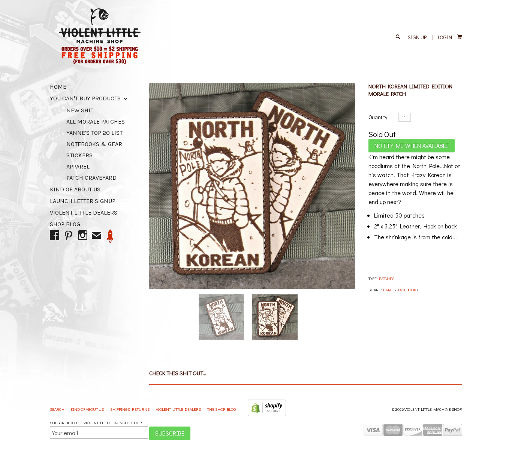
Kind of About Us (75, 189)
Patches (386, 278)
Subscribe (169, 433)
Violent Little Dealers (83, 212)
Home (58, 86)
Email (388, 289)
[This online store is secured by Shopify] (267, 414)
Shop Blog (65, 224)
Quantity (377, 117)
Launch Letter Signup (82, 200)
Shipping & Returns (130, 409)
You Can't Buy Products (86, 98)
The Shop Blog (221, 409)
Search (57, 409)
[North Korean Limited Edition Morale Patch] (252, 186)
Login (445, 37)
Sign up (417, 37)
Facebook (407, 289)
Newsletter (110, 236)
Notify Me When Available (411, 145)
